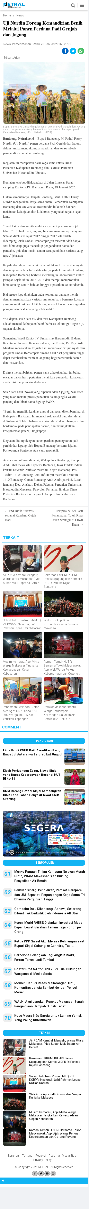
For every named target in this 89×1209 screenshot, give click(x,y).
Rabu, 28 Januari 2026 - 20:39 (52, 44)
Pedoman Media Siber (63, 1155)
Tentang (27, 1155)
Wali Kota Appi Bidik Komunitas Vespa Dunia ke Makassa (55, 1096)
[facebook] (65, 51)
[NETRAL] (14, 7)
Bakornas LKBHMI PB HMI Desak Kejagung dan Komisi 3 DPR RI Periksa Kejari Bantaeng (54, 1062)
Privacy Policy (42, 1159)
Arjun (16, 57)
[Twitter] (41, 1173)
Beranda (13, 1155)
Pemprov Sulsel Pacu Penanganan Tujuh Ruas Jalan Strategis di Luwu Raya (67, 517)
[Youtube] (47, 1173)
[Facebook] (35, 1173)
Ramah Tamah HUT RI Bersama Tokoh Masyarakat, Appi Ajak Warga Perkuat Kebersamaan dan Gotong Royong (55, 1133)
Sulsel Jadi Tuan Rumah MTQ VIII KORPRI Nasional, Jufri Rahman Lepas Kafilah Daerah (55, 1079)
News (20, 15)
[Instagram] (53, 1173)
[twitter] (73, 51)
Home (7, 15)
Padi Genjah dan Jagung (65, 143)
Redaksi (40, 1155)
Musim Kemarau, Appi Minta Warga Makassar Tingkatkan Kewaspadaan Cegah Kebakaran (53, 1115)
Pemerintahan (21, 44)
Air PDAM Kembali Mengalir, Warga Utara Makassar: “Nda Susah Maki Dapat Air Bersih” (56, 1044)
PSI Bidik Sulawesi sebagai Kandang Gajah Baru (20, 515)
